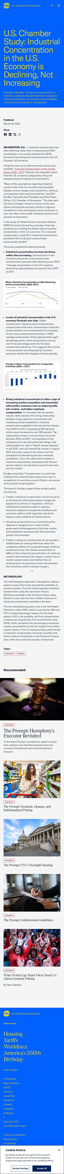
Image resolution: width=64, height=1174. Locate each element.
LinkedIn (8, 1104)
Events (7, 1087)
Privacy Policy (10, 1139)
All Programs (10, 1078)
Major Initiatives (11, 1083)
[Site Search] (52, 5)
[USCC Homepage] (32, 1014)
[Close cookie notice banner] (59, 1150)
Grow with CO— (11, 1121)
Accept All (42, 1168)
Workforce (16, 1046)
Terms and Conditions (14, 1134)
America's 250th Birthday (22, 1056)
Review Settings (20, 1168)
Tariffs (11, 1040)
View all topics (11, 1069)
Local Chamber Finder (14, 1125)
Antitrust (9, 653)
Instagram (9, 1113)
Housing (13, 1034)
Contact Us (9, 1100)
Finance (20, 653)
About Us (8, 1091)
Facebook (8, 1108)
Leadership (9, 1096)
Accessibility (10, 1143)
